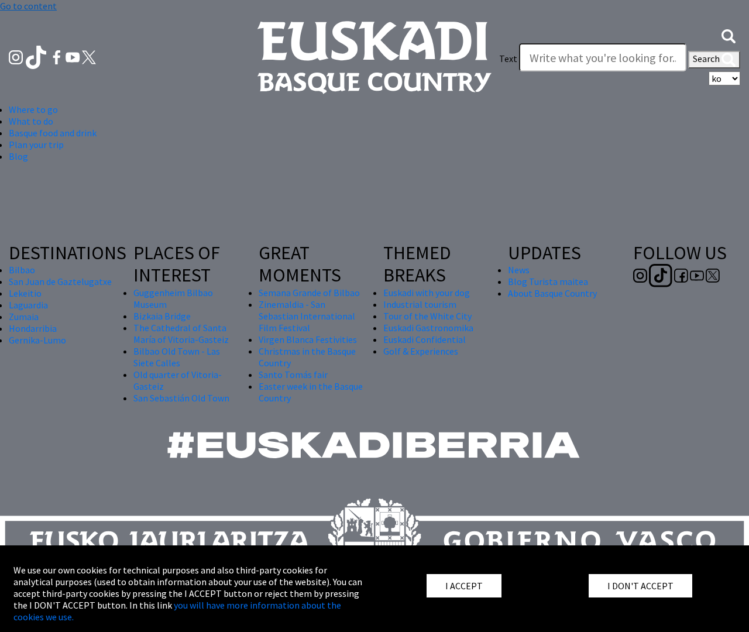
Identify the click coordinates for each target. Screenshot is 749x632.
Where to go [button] (33, 109)
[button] (728, 35)
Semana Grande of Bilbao (309, 292)
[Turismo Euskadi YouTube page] (74, 56)
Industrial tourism (419, 304)
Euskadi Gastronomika (428, 328)
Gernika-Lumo (37, 340)
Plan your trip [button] (36, 144)
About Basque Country (552, 293)
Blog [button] (18, 156)
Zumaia (24, 316)
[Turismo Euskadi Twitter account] (89, 56)
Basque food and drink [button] (53, 133)
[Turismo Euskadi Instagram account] (17, 56)
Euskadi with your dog (426, 292)
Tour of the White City (427, 316)
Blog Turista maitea (548, 281)
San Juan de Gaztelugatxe (60, 281)
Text (508, 58)
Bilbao (22, 270)
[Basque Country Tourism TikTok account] (37, 56)
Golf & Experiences (420, 351)
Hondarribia (33, 328)
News (519, 270)
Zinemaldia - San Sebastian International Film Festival (307, 316)
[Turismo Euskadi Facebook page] (58, 56)
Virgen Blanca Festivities (308, 339)
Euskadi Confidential (424, 339)
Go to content (28, 6)
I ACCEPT (464, 586)
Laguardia (28, 305)
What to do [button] (31, 121)
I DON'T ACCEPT (640, 586)
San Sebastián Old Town (181, 398)
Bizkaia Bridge (162, 316)
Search (707, 58)
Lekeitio (25, 293)
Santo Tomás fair (293, 374)
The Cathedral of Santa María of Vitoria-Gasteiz (181, 333)
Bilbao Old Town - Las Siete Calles (176, 357)
